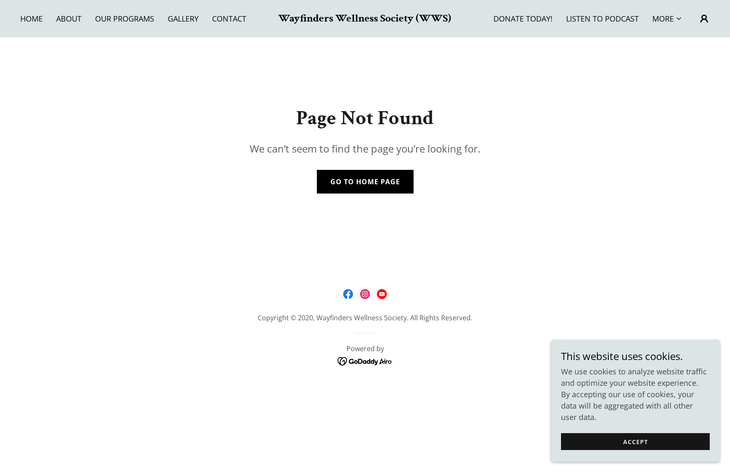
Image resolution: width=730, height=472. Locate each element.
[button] (667, 19)
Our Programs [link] (124, 19)
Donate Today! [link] (523, 19)
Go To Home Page (365, 181)
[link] (365, 19)
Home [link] (31, 19)
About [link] (69, 19)
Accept (635, 442)
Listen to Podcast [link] (602, 19)
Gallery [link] (183, 19)
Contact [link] (229, 19)
